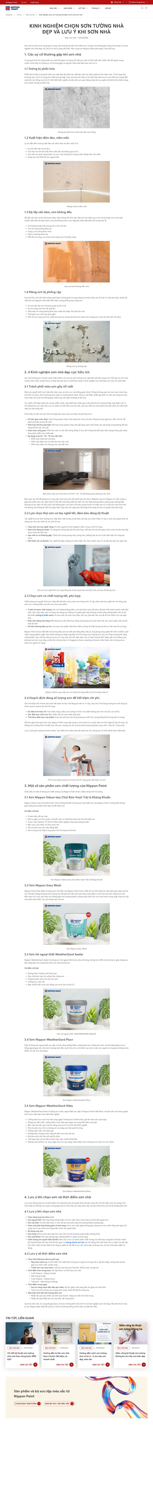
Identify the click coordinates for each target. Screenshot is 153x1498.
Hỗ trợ (82, 8)
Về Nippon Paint (11, 2)
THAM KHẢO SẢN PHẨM (25, 1403)
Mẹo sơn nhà (30, 15)
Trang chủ (9, 15)
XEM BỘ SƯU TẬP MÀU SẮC (57, 1403)
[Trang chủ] (13, 8)
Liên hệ (108, 8)
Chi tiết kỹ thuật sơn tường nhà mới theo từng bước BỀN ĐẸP (21, 1356)
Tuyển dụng (35, 2)
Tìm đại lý (96, 8)
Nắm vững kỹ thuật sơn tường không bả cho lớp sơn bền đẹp (130, 1354)
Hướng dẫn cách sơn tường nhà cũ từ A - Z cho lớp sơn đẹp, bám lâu (93, 1356)
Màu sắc (53, 8)
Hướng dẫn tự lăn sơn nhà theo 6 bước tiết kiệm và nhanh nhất (56, 1356)
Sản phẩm (68, 8)
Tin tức (23, 2)
